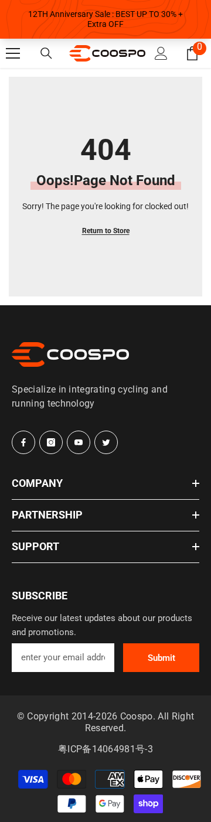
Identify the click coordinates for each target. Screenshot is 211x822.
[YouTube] (78, 442)
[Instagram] (51, 442)
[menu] (13, 53)
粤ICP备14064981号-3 (105, 749)
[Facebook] (23, 442)
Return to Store (106, 231)
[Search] (46, 53)
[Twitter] (106, 442)
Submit (161, 658)
